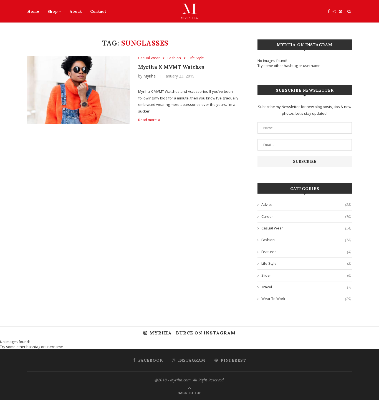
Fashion (174, 58)
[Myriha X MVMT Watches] (78, 90)
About (76, 11)
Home (33, 11)
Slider (306, 275)
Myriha (149, 76)
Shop (52, 11)
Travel (306, 286)
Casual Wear (149, 58)
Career (306, 216)
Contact (98, 11)
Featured (306, 251)
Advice (306, 204)
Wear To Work (306, 298)
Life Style (196, 58)
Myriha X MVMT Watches (171, 67)
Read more (147, 119)
